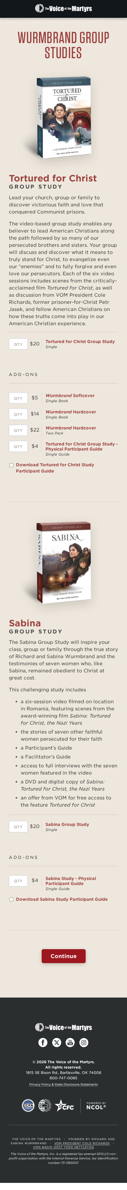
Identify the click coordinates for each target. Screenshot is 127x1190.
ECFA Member (28, 1106)
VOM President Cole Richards (82, 1143)
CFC (64, 1106)
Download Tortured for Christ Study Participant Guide (55, 467)
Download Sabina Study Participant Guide (62, 899)
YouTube (70, 1042)
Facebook (43, 1042)
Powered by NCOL (96, 1106)
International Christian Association (45, 1106)
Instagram (84, 1042)
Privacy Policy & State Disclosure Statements (63, 1084)
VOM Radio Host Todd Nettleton (63, 1147)
